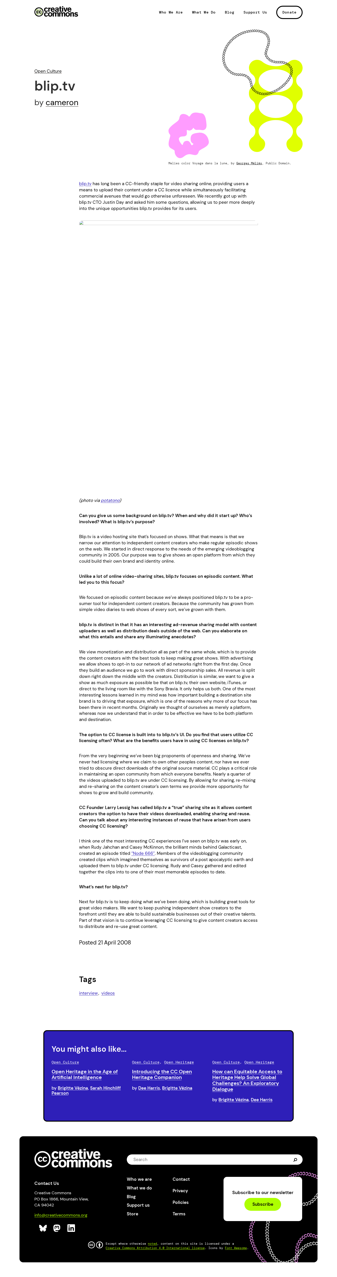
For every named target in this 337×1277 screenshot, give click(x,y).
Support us (138, 1205)
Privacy (180, 1191)
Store (132, 1214)
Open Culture (48, 71)
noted (152, 1244)
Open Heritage (179, 1062)
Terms (179, 1214)
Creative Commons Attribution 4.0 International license (155, 1248)
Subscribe (262, 1204)
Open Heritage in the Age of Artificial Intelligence (85, 1074)
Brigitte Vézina (73, 1088)
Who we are (139, 1179)
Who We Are (171, 12)
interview (88, 993)
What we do (139, 1188)
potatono (110, 500)
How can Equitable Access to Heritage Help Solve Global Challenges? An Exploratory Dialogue (247, 1080)
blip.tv (85, 184)
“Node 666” (143, 853)
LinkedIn (71, 1228)
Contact (181, 1179)
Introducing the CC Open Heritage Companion (162, 1074)
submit (295, 1159)
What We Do (204, 12)
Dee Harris (149, 1088)
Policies (181, 1202)
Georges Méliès (249, 163)
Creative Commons (56, 12)
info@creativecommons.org (60, 1215)
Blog (229, 12)
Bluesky (43, 1228)
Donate (289, 12)
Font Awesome (236, 1248)
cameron (62, 102)
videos (108, 993)
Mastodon (57, 1228)
